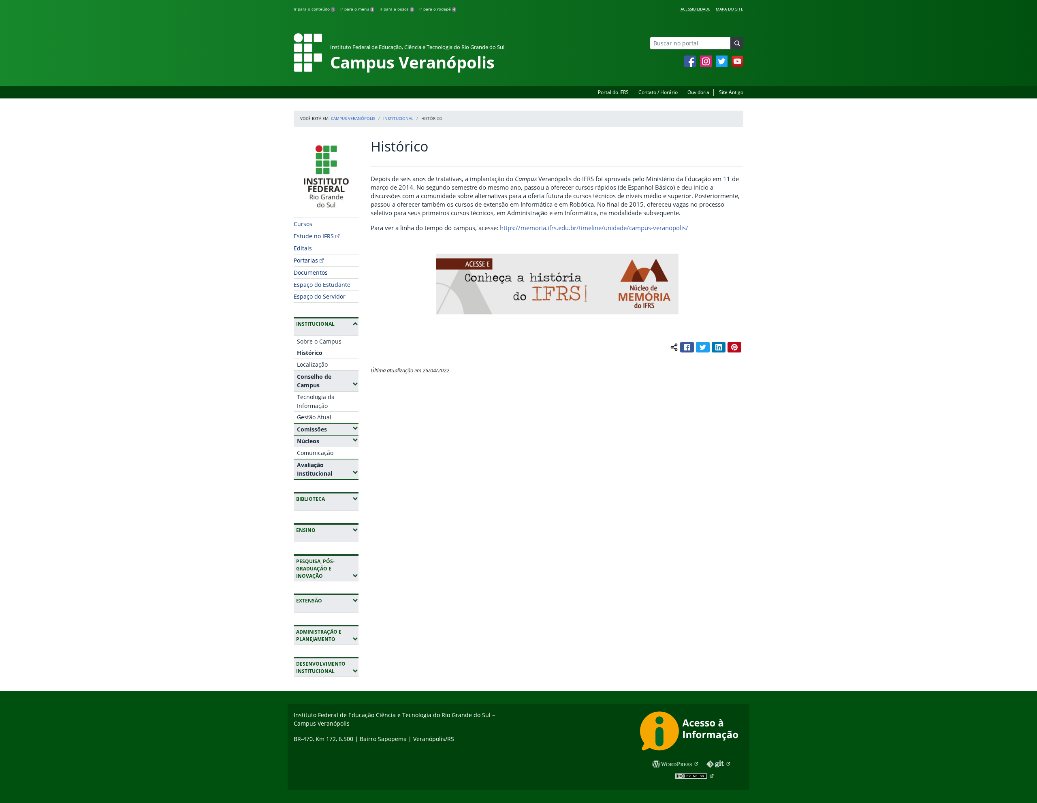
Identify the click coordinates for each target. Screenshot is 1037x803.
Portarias (306, 260)
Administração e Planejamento (327, 635)
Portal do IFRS (613, 92)
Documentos (311, 272)
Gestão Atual (314, 417)
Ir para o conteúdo (314, 9)
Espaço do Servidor (320, 296)
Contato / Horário (658, 92)
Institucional (398, 118)
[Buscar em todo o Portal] (736, 43)
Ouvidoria (698, 92)
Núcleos (327, 441)
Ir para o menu (356, 9)
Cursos (303, 224)
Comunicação (315, 453)
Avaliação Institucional (327, 469)
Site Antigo (731, 92)
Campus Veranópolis (353, 118)
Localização (312, 364)
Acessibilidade (696, 9)
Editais (303, 248)
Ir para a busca (396, 9)
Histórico (309, 353)
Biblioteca (327, 498)
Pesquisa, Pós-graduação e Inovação (327, 568)
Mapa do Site (729, 9)
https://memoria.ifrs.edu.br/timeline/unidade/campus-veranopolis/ (594, 228)
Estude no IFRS (314, 236)
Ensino (327, 530)
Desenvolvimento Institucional (327, 667)
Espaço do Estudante (322, 284)
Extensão (327, 600)
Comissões (327, 429)
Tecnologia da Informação (316, 401)
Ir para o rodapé (437, 9)
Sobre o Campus (319, 341)
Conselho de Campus (327, 381)
